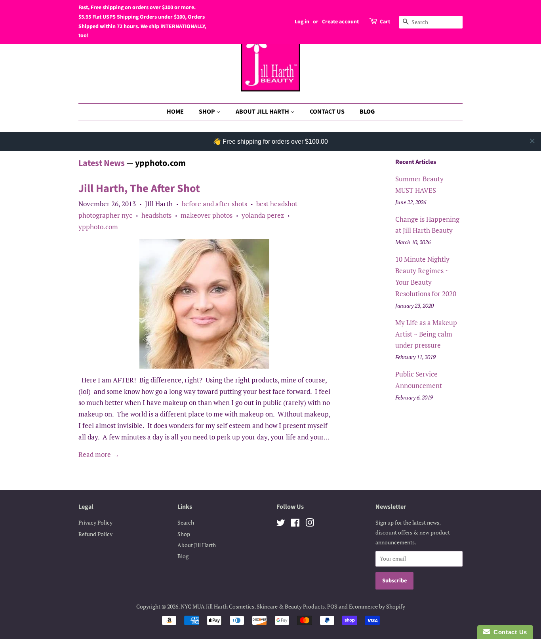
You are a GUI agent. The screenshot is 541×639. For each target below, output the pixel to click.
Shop (183, 534)
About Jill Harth (196, 545)
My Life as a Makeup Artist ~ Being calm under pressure (426, 334)
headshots (156, 215)
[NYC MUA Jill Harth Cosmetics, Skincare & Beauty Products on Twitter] (280, 524)
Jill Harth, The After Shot (139, 188)
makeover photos (206, 215)
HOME (175, 111)
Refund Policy (95, 534)
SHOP (207, 111)
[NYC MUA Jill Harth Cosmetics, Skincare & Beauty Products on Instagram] (309, 524)
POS (332, 606)
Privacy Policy (95, 522)
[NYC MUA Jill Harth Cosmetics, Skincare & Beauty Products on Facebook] (295, 524)
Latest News (101, 163)
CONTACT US (327, 111)
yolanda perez (263, 215)
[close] (532, 141)
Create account (340, 22)
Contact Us (508, 632)
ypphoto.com (98, 226)
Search (185, 522)
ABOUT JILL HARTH (263, 111)
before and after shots (214, 203)
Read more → (98, 454)
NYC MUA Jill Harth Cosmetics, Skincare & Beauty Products (253, 606)
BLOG (367, 111)
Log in (302, 22)
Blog (183, 556)
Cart (385, 22)
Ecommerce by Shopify (377, 606)
